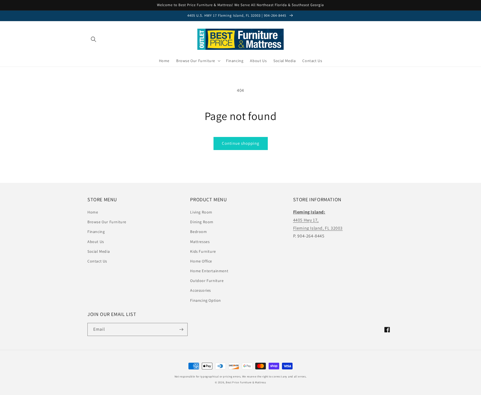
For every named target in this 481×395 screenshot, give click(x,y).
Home (92, 212)
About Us (95, 241)
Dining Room (201, 221)
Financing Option (205, 300)
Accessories (200, 290)
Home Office (201, 261)
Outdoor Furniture (207, 280)
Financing (96, 231)
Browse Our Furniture (106, 221)
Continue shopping (240, 143)
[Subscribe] (181, 329)
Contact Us (97, 261)
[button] (93, 39)
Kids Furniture (203, 251)
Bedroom (198, 231)
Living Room (201, 212)
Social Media (98, 251)
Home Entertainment (209, 270)
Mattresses (200, 241)
